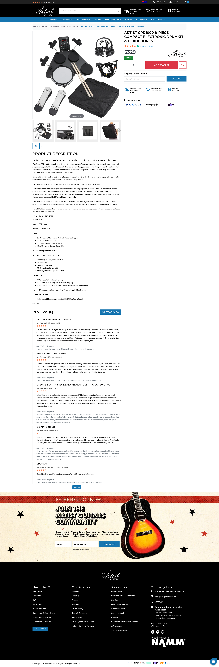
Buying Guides (117, 591)
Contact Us (37, 596)
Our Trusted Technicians (42, 622)
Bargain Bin (141, 20)
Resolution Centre (40, 609)
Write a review (110, 312)
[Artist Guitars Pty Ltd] (43, 10)
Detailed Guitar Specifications (123, 596)
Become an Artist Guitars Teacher (124, 622)
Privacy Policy (77, 609)
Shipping (75, 596)
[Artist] (177, 53)
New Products (157, 20)
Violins (128, 20)
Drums (98, 20)
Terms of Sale (77, 617)
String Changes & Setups (42, 617)
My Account (37, 604)
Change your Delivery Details (44, 613)
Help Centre (37, 591)
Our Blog (114, 600)
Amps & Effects (83, 20)
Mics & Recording (113, 20)
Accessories (66, 20)
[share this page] (42, 146)
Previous (35, 130)
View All (77, 487)
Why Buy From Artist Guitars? (83, 622)
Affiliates (115, 617)
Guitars (53, 20)
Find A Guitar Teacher (119, 604)
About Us (75, 591)
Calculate (176, 79)
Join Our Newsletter (119, 630)
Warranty (75, 604)
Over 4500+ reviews (48, 2)
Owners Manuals (117, 613)
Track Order (40, 629)
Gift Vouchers (116, 626)
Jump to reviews (146, 46)
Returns (75, 600)
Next (118, 130)
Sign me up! (109, 544)
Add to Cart (161, 65)
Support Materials (118, 609)
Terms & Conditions (79, 613)
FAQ (34, 600)
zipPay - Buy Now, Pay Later (83, 626)
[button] (185, 2)
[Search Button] (118, 11)
